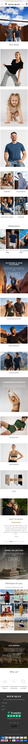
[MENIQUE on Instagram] (12, 723)
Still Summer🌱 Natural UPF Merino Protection (14, 1)
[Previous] (1, 520)
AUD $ (13, 726)
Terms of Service (10, 734)
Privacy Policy (18, 734)
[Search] (22, 4)
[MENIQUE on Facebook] (10, 723)
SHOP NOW (14, 20)
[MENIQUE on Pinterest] (15, 723)
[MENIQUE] (14, 4)
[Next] (27, 520)
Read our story (14, 655)
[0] (5, 4)
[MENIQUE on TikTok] (18, 723)
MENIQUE (15, 729)
